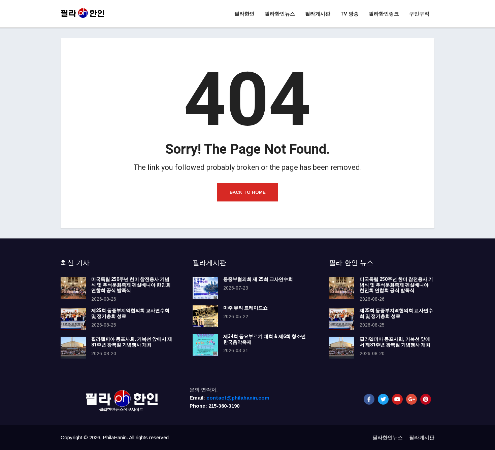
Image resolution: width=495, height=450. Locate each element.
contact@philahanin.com (237, 398)
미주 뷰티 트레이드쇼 (245, 307)
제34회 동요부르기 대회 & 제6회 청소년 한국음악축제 (264, 339)
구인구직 (419, 13)
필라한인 (244, 13)
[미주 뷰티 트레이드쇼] (205, 316)
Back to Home (248, 192)
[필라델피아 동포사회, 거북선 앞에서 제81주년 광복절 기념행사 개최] (73, 348)
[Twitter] (383, 399)
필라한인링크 (384, 13)
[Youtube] (397, 399)
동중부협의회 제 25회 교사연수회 (258, 279)
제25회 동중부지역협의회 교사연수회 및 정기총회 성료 (130, 313)
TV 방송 (349, 13)
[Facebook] (369, 399)
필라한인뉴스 (280, 13)
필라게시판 (317, 13)
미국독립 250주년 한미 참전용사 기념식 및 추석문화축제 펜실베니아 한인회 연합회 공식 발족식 (131, 285)
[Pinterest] (425, 399)
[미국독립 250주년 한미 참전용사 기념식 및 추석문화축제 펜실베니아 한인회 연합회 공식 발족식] (73, 288)
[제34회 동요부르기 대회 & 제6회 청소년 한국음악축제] (205, 345)
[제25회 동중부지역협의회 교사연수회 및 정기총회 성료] (73, 319)
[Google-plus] (411, 399)
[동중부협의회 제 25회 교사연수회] (205, 288)
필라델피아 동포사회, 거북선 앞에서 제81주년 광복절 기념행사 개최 (131, 342)
